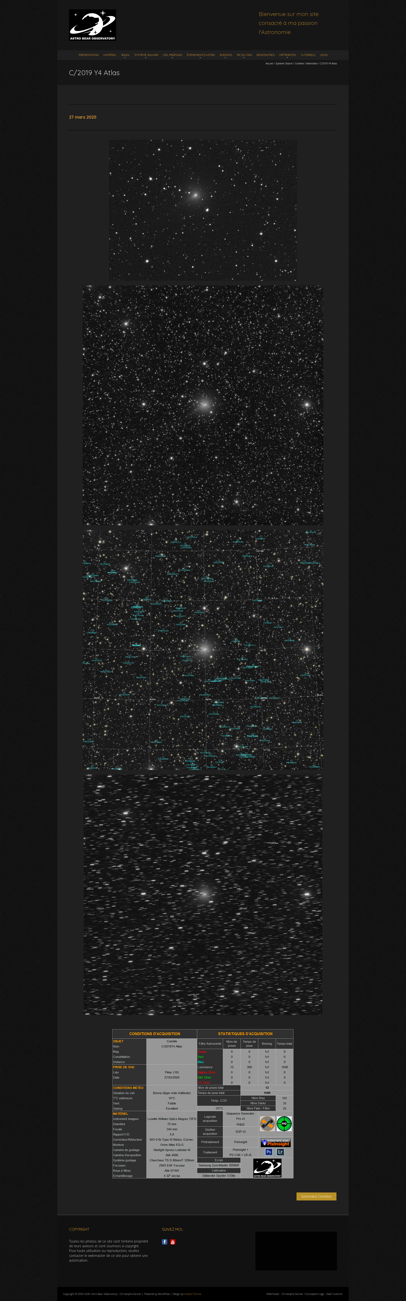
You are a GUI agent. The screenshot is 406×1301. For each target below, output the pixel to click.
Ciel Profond (172, 55)
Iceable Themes (192, 1294)
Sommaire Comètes (316, 1196)
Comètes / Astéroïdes (306, 63)
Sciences (225, 55)
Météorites (287, 55)
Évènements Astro (201, 55)
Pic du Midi (244, 55)
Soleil (125, 55)
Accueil (269, 63)
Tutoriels (308, 55)
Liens (324, 55)
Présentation (89, 55)
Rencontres (266, 55)
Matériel (109, 55)
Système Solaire (146, 55)
